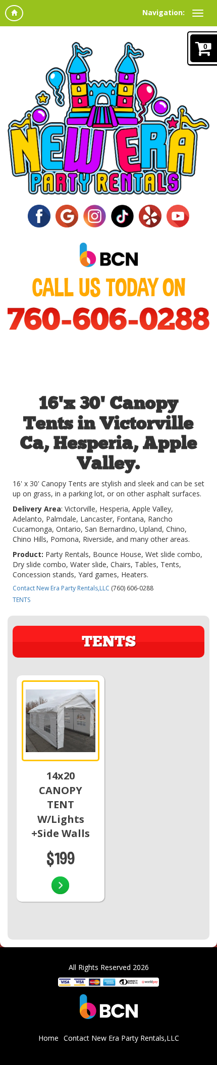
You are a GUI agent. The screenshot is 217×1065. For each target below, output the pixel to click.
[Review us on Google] (67, 215)
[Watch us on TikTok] (122, 215)
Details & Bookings (60, 886)
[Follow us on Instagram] (94, 215)
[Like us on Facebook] (39, 215)
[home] (14, 13)
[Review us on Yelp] (150, 215)
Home (48, 1038)
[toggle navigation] (198, 13)
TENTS (21, 599)
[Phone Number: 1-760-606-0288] (108, 318)
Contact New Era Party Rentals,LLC (61, 588)
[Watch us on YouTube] (178, 215)
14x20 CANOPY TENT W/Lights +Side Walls (60, 804)
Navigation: (163, 12)
